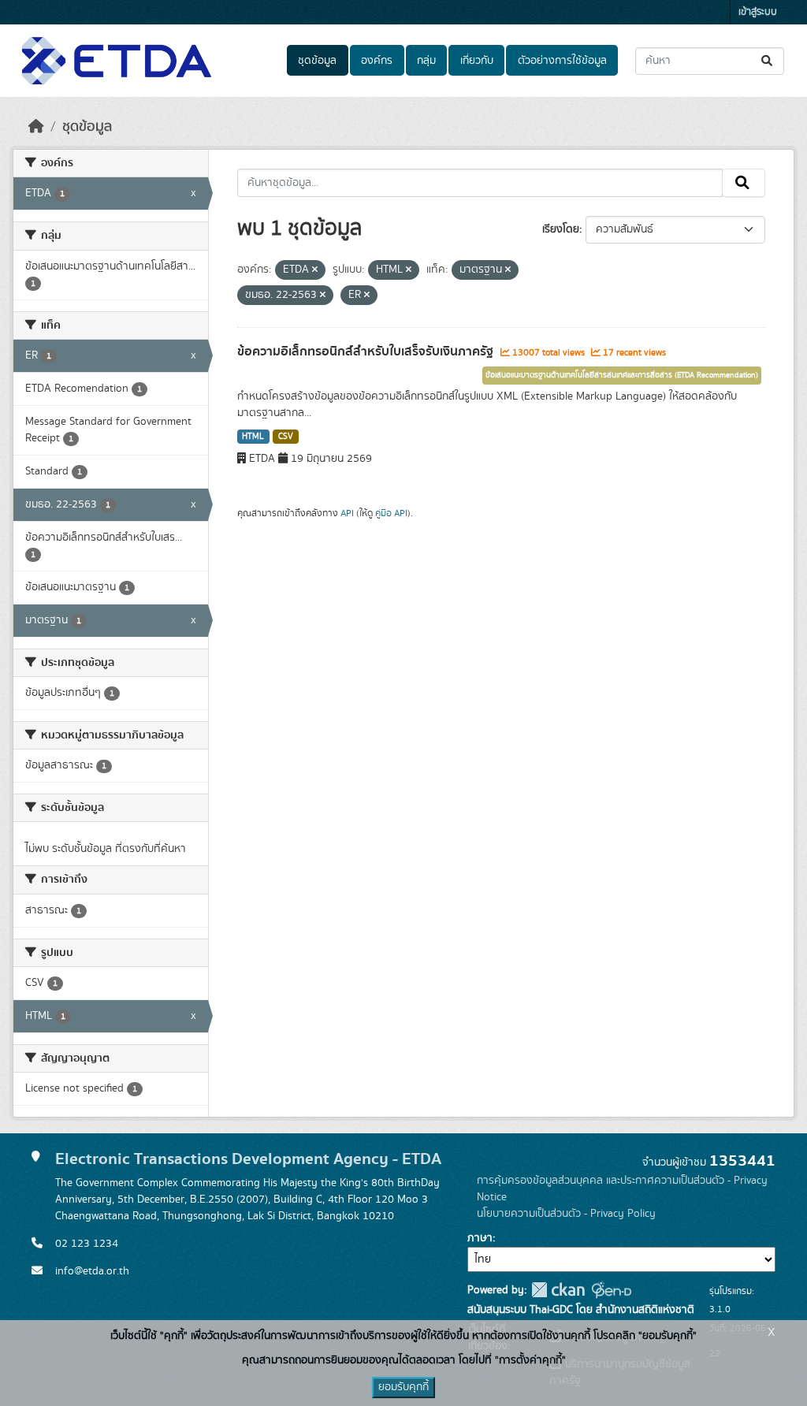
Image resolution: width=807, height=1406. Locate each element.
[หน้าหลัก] (36, 127)
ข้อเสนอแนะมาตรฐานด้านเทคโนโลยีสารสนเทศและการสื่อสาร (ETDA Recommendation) (621, 375)
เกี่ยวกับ (476, 61)
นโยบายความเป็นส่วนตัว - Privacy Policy (566, 1214)
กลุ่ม (426, 61)
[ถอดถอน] (315, 270)
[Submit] (768, 61)
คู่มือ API (391, 513)
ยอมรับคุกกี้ (403, 1387)
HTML (253, 436)
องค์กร (376, 61)
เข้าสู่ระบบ (757, 12)
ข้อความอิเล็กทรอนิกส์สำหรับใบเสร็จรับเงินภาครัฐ (366, 351)
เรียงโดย (560, 229)
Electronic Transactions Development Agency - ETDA (248, 1159)
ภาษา (480, 1238)
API (347, 513)
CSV (285, 436)
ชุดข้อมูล (317, 61)
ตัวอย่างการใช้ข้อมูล (562, 61)
